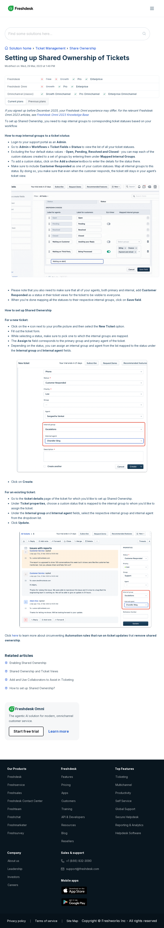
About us (13, 860)
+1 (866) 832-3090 (79, 860)
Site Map (72, 921)
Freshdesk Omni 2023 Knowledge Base (63, 114)
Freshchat (14, 817)
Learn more (58, 731)
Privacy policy (16, 921)
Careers (13, 885)
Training (66, 809)
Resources (68, 825)
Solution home (19, 48)
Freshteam (14, 809)
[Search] (144, 33)
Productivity (123, 793)
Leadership (15, 869)
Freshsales (15, 793)
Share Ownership (82, 48)
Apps (64, 793)
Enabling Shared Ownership (28, 662)
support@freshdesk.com (82, 869)
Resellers (67, 841)
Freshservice (16, 784)
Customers (68, 801)
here (15, 635)
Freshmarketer (17, 825)
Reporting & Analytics (129, 825)
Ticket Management (50, 48)
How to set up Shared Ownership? (32, 688)
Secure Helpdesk (127, 817)
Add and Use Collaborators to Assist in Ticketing (42, 679)
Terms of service (46, 921)
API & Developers (73, 817)
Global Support (125, 809)
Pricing (65, 784)
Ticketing (121, 776)
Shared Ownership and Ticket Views (34, 671)
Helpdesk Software (128, 833)
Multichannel (123, 784)
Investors (14, 877)
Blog (64, 833)
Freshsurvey (16, 833)
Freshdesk (15, 776)
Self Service (123, 801)
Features (67, 776)
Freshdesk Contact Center (25, 801)
